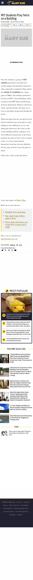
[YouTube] (15, 251)
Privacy (5, 505)
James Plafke (5, 22)
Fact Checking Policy (22, 511)
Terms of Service (14, 505)
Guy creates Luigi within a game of (15, 217)
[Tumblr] (12, 251)
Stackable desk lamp (15, 212)
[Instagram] (9, 251)
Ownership (12, 514)
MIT (17, 245)
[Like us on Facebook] (5, 251)
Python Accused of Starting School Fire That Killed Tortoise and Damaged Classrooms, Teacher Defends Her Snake (18, 316)
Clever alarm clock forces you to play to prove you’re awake (16, 224)
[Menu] (2, 3)
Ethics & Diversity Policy (21, 508)
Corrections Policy (8, 511)
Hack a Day (21, 200)
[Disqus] (16, 465)
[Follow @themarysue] (2, 251)
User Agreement (7, 508)
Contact (19, 514)
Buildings (12, 245)
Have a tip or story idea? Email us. (20, 431)
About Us (19, 502)
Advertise (26, 502)
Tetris (20, 245)
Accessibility (24, 505)
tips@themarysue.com (9, 239)
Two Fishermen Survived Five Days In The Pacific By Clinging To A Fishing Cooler (21, 418)
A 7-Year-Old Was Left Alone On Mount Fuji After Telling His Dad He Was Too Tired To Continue (21, 407)
